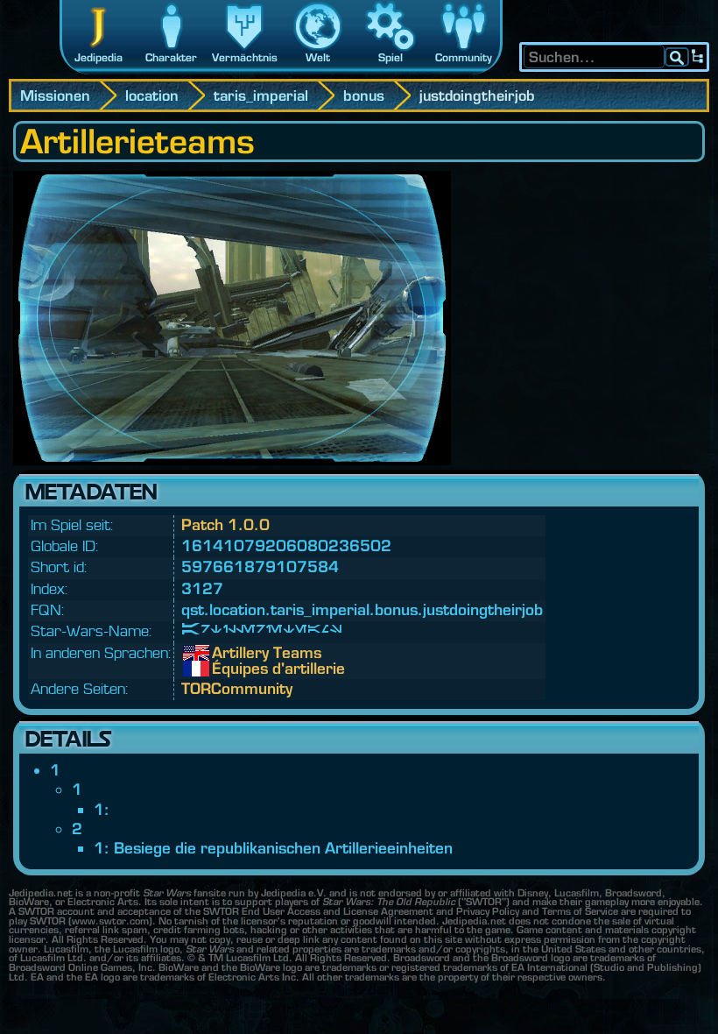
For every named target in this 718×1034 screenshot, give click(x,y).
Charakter (171, 57)
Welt (318, 57)
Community (463, 57)
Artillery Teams (225, 653)
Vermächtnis (245, 57)
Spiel (390, 57)
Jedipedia (98, 57)
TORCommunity (236, 688)
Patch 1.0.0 (225, 524)
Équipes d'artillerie (225, 668)
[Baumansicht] (698, 57)
